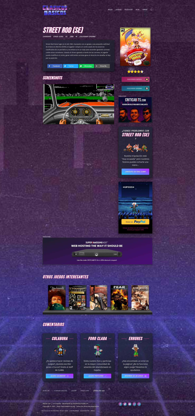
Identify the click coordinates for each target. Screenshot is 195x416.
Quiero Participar (96, 376)
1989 (71, 36)
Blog (137, 10)
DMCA (92, 411)
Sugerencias (84, 411)
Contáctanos (74, 411)
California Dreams (87, 36)
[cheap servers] (97, 251)
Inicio (110, 10)
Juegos (118, 10)
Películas (128, 10)
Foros (144, 10)
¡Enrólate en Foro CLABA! (135, 172)
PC (66, 36)
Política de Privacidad (50, 411)
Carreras (47, 36)
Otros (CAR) (58, 36)
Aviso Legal (64, 411)
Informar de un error (134, 376)
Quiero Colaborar (58, 376)
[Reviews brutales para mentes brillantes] (135, 110)
